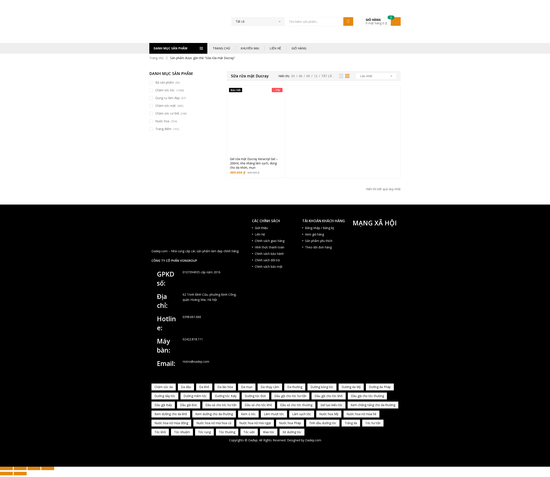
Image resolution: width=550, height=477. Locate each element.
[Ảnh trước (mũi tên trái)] (6, 473)
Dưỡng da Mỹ (351, 387)
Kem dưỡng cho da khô (170, 414)
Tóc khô (160, 432)
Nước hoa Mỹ (328, 414)
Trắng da (351, 423)
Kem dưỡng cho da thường (214, 414)
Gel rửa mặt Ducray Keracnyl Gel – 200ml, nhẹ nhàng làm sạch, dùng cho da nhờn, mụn (254, 163)
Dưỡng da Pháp (380, 387)
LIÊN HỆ (275, 48)
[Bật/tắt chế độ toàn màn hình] (20, 468)
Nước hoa (162, 121)
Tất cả (326, 76)
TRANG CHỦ (221, 48)
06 (300, 76)
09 (308, 76)
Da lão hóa (225, 387)
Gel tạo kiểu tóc (331, 405)
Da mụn (246, 387)
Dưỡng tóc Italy (226, 396)
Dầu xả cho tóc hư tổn (221, 405)
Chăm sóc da (163, 387)
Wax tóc (268, 432)
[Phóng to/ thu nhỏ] (6, 468)
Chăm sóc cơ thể (167, 113)
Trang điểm (163, 129)
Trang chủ (156, 58)
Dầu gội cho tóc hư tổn (290, 396)
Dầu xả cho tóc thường (296, 405)
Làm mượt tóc (274, 414)
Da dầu (186, 387)
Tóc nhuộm (182, 432)
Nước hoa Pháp (290, 423)
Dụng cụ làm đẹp (167, 98)
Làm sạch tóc (301, 414)
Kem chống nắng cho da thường (373, 405)
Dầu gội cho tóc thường (367, 396)
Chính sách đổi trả (267, 260)
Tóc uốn (249, 432)
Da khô (204, 387)
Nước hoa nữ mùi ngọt (255, 423)
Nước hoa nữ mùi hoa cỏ (213, 423)
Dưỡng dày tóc (164, 396)
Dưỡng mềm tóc (195, 396)
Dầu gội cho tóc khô (329, 396)
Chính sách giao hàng (269, 241)
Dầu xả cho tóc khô (258, 405)
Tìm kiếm (348, 21)
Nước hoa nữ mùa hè (361, 414)
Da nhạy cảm (270, 387)
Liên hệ (260, 234)
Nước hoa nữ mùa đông (171, 423)
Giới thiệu (261, 228)
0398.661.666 (192, 317)
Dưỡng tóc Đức (255, 396)
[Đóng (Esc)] (47, 468)
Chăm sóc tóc (165, 90)
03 (293, 76)
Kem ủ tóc (248, 414)
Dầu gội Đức (188, 405)
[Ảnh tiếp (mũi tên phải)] (20, 473)
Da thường (294, 387)
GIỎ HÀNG (299, 48)
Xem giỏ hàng (314, 234)
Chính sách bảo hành (269, 254)
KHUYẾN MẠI (250, 48)
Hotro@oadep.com (196, 361)
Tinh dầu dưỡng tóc (322, 423)
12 (315, 76)
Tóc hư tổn (372, 423)
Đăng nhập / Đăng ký (319, 228)
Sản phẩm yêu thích (318, 241)
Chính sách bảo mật (269, 266)
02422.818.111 (193, 339)
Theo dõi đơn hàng (318, 247)
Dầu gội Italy (163, 405)
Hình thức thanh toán (269, 247)
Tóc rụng (204, 432)
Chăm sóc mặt (165, 106)
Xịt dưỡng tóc (292, 432)
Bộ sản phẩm (164, 82)
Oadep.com (313, 440)
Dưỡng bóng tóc (321, 387)
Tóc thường (227, 432)
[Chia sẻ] (34, 468)
